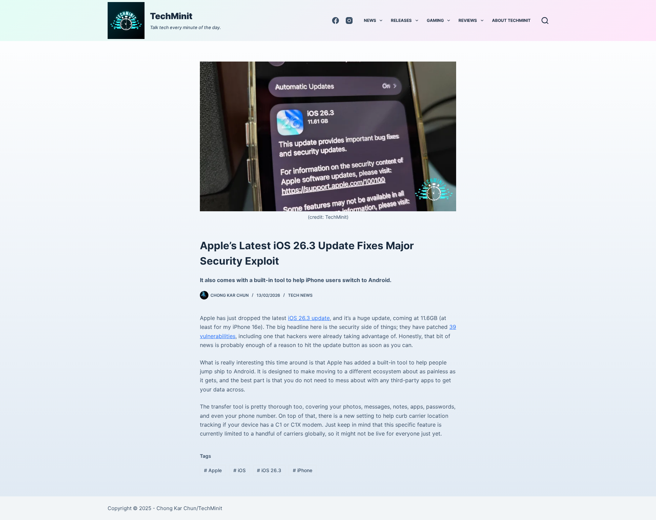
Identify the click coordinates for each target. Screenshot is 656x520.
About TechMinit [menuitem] (511, 20)
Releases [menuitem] (401, 20)
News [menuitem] (370, 20)
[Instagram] (349, 20)
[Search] (545, 20)
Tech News (300, 295)
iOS (239, 470)
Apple (213, 470)
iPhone (302, 470)
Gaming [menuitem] (435, 20)
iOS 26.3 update (309, 318)
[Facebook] (335, 20)
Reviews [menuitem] (468, 20)
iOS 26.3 (269, 470)
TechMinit (171, 16)
